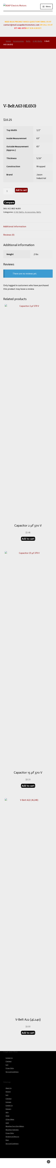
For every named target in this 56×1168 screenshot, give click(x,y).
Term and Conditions (12, 1072)
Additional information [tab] (14, 226)
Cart (7, 1065)
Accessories (18, 41)
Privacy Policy (10, 1068)
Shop (7, 1140)
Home (8, 41)
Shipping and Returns (12, 1136)
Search (28, 1163)
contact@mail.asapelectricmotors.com (21, 24)
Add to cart (21, 190)
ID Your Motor (10, 1119)
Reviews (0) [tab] (8, 234)
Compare (8, 1102)
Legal (7, 1123)
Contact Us (9, 1058)
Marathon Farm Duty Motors (15, 1126)
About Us (8, 1088)
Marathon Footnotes (12, 1130)
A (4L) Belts (37, 41)
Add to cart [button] (28, 538)
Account (8, 1091)
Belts (28, 41)
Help (7, 1112)
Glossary (8, 1109)
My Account (9, 1163)
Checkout (8, 1061)
